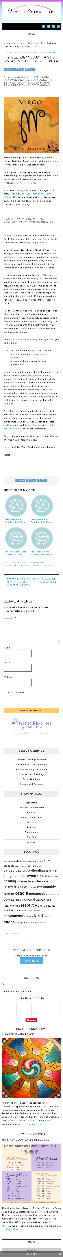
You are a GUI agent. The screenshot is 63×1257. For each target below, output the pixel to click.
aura (47, 861)
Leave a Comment (49, 53)
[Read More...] (33, 1124)
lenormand (10, 887)
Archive (31, 842)
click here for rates (24, 183)
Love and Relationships (31, 807)
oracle (21, 893)
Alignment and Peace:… (19, 1034)
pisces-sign (53, 894)
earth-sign (19, 565)
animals (15, 861)
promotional (25, 899)
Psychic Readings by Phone (31, 769)
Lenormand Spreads (31, 784)
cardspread (13, 870)
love (40, 886)
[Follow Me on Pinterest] (31, 1022)
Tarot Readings (31, 779)
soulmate (28, 916)
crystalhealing (33, 870)
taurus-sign (49, 916)
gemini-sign (53, 876)
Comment (10, 618)
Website (8, 677)
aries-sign (38, 861)
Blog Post (23, 562)
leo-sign (22, 887)
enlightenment (15, 876)
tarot (39, 565)
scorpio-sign (27, 910)
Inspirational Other (31, 817)
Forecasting (37, 562)
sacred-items (47, 905)
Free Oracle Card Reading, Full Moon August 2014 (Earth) (18, 582)
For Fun (31, 837)
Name (7, 647)
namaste (9, 893)
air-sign (7, 861)
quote (40, 899)
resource (29, 905)
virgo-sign (50, 565)
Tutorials (31, 827)
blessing (9, 865)
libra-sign (32, 887)
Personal (31, 822)
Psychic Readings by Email (31, 759)
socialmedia (13, 916)
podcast (9, 899)
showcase (38, 910)
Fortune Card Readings (31, 774)
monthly (30, 565)
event (31, 875)
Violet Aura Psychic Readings (31, 11)
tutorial (10, 922)
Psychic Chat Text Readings (31, 764)
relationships (12, 905)
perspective (38, 893)
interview (41, 881)
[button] (31, 34)
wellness (40, 922)
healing (10, 881)
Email (7, 662)
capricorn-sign (33, 866)
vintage (20, 923)
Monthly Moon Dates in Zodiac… (26, 1139)
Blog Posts (31, 802)
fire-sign (42, 875)
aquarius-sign (26, 861)
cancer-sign (20, 866)
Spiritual (31, 812)
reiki (48, 899)
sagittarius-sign (12, 910)
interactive (25, 881)
